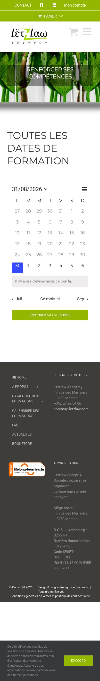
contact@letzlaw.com (71, 409)
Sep (80, 299)
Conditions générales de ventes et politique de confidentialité (50, 596)
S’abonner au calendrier (50, 315)
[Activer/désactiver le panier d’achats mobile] (73, 31)
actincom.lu (80, 587)
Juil (19, 299)
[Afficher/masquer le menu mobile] (88, 31)
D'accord (78, 660)
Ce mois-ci (50, 299)
